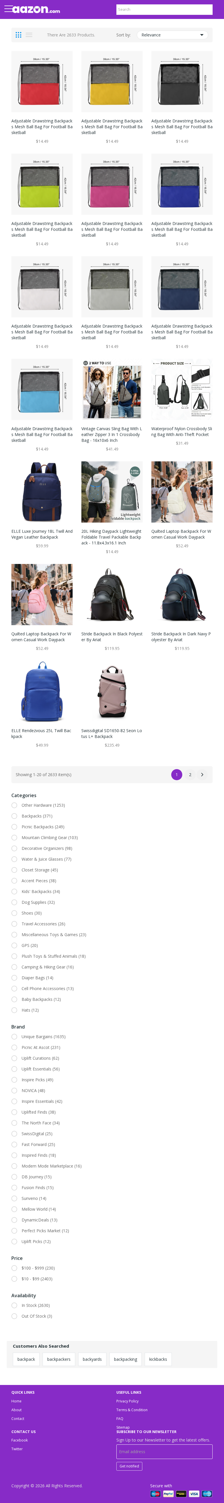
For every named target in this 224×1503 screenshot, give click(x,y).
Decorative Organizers (47, 848)
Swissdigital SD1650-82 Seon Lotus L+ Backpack (111, 733)
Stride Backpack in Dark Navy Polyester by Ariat (181, 636)
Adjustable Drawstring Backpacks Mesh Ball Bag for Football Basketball (42, 126)
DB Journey (37, 1176)
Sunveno (34, 1198)
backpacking (125, 1359)
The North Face (41, 1123)
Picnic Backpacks (43, 826)
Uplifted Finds (39, 1112)
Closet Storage (40, 870)
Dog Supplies (38, 902)
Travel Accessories (43, 924)
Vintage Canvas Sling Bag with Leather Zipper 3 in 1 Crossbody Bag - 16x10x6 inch (111, 434)
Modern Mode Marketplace (52, 1166)
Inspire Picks (37, 1079)
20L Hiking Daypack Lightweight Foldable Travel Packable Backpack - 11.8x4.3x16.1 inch (111, 537)
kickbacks (158, 1359)
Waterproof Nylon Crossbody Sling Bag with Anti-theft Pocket (181, 431)
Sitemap (123, 1427)
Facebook (19, 1440)
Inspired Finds (39, 1155)
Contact (17, 1418)
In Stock (36, 1305)
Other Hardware (43, 805)
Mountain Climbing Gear (50, 837)
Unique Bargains (44, 1036)
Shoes (32, 913)
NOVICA (33, 1090)
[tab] (18, 35)
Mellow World (39, 1209)
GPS (30, 945)
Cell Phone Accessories (48, 988)
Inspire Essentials (42, 1101)
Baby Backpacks (41, 999)
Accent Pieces (39, 880)
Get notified (129, 1466)
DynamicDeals (39, 1220)
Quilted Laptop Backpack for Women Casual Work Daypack (181, 534)
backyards (92, 1359)
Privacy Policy (127, 1401)
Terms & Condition (132, 1409)
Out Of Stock (37, 1316)
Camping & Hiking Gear (48, 967)
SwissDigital (37, 1133)
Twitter (17, 1448)
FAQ (119, 1418)
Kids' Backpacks (41, 891)
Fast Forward (38, 1144)
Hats (30, 1010)
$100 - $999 (38, 1268)
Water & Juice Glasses (46, 859)
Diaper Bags (37, 977)
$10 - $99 (37, 1278)
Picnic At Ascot (41, 1047)
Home (16, 1401)
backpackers (59, 1359)
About (16, 1409)
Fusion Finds (38, 1187)
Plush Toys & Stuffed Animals (54, 956)
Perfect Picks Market (45, 1230)
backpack (26, 1359)
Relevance (151, 35)
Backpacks (37, 816)
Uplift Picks (36, 1241)
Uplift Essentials (41, 1069)
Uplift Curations (40, 1058)
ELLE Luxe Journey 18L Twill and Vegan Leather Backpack (42, 534)
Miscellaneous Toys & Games (54, 934)
